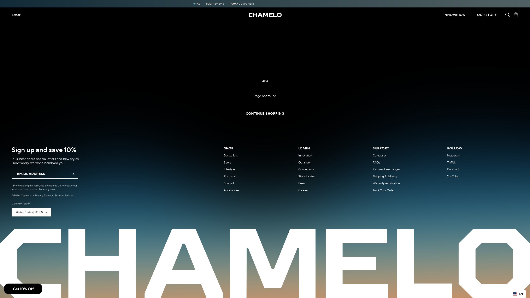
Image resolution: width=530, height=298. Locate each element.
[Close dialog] (329, 107)
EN (521, 294)
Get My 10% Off (234, 188)
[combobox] (518, 294)
